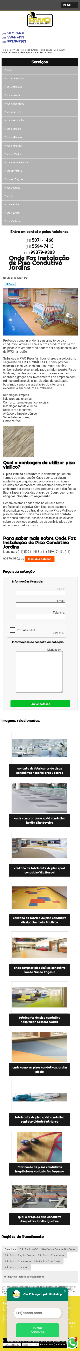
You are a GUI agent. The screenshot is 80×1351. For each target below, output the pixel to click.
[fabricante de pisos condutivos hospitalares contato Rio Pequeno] (39, 1147)
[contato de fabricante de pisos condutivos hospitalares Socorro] (39, 748)
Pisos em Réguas (13, 179)
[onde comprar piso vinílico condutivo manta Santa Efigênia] (39, 947)
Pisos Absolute (12, 95)
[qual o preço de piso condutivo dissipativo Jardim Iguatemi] (39, 1197)
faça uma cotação (39, 558)
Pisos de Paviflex (13, 145)
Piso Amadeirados (14, 78)
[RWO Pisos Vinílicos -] (40, 19)
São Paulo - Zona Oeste (47, 1261)
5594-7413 (15, 37)
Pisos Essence (12, 187)
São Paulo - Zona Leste (51, 1255)
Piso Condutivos (13, 87)
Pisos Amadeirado (14, 103)
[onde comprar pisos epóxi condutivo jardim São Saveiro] (39, 798)
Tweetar (10, 284)
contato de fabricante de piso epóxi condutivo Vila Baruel (39, 870)
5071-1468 (15, 33)
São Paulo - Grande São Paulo (58, 1249)
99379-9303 (16, 41)
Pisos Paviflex (11, 204)
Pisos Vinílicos (12, 221)
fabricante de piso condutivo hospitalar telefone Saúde (39, 1020)
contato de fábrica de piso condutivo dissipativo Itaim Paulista (39, 920)
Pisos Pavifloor (12, 213)
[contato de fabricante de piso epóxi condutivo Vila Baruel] (39, 848)
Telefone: (59, 612)
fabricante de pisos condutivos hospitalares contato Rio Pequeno (39, 1169)
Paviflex (8, 70)
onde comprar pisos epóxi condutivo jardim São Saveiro (39, 820)
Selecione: (11, 1249)
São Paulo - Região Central (19, 1255)
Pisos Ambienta (12, 112)
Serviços (39, 61)
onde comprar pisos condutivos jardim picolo (39, 1070)
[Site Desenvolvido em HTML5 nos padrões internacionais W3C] (30, 1344)
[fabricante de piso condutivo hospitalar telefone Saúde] (39, 997)
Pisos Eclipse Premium (16, 162)
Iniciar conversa (37, 1330)
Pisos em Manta (13, 171)
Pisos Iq (8, 196)
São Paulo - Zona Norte (18, 1261)
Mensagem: (55, 649)
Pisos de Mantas (13, 137)
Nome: (61, 589)
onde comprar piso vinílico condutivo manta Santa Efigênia (39, 970)
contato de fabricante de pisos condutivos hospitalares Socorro (39, 771)
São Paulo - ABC (29, 1249)
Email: (61, 600)
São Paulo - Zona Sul (16, 1267)
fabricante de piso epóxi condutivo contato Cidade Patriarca (39, 1119)
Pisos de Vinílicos (13, 154)
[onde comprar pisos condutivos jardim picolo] (39, 1047)
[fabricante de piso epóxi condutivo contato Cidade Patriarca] (39, 1097)
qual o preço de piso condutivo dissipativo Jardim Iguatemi (39, 1219)
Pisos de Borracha (14, 120)
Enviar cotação (40, 703)
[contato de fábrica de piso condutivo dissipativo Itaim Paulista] (39, 898)
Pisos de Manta (12, 129)
